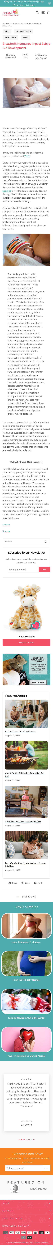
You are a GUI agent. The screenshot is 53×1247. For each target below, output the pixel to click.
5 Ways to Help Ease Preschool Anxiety (23, 821)
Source (6, 524)
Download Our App (16, 1226)
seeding (7, 190)
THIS (26, 156)
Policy (32, 1242)
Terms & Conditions (41, 1242)
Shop (6, 1203)
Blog (9, 23)
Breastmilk (10, 37)
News (25, 37)
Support (8, 1211)
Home (5, 23)
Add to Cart (26, 642)
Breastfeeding (23, 31)
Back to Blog (28, 896)
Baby (7, 31)
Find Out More (13, 1218)
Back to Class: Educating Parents (20, 731)
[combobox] (26, 541)
